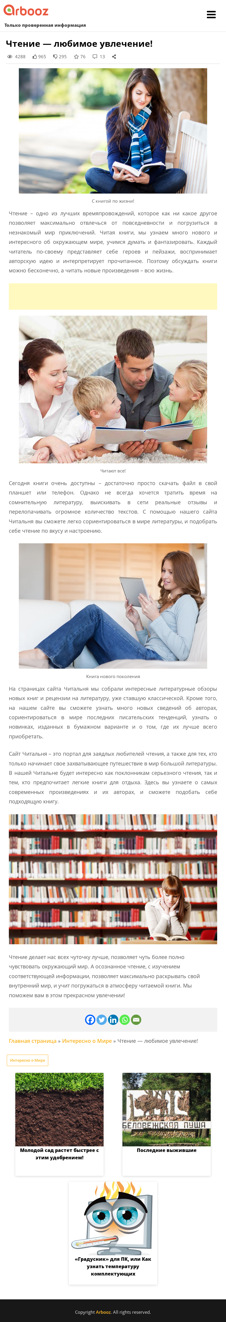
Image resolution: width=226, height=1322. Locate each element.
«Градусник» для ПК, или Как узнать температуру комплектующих (113, 1266)
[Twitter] (102, 1020)
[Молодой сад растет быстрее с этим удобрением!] (59, 1109)
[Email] (136, 1020)
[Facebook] (90, 1020)
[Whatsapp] (124, 1020)
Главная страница (32, 1040)
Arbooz (103, 1312)
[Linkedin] (113, 1020)
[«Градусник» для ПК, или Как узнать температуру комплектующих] (113, 1218)
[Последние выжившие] (166, 1109)
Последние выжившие (167, 1150)
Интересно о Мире (87, 1040)
